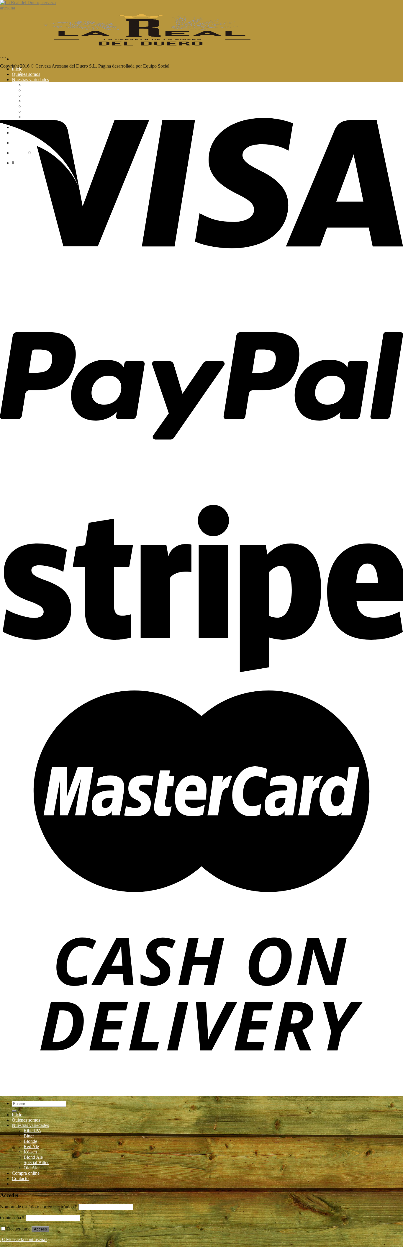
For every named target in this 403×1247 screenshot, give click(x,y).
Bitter (29, 1135)
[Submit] (14, 1111)
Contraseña (12, 1217)
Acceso (40, 1229)
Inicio (17, 68)
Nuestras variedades (30, 79)
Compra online (26, 1173)
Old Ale (31, 1167)
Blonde (30, 1141)
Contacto (20, 1178)
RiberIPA (32, 1130)
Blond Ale (33, 1157)
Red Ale (31, 1146)
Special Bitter (36, 1162)
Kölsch (30, 1151)
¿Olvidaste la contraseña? (23, 1239)
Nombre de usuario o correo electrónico (38, 1206)
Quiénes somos (26, 74)
